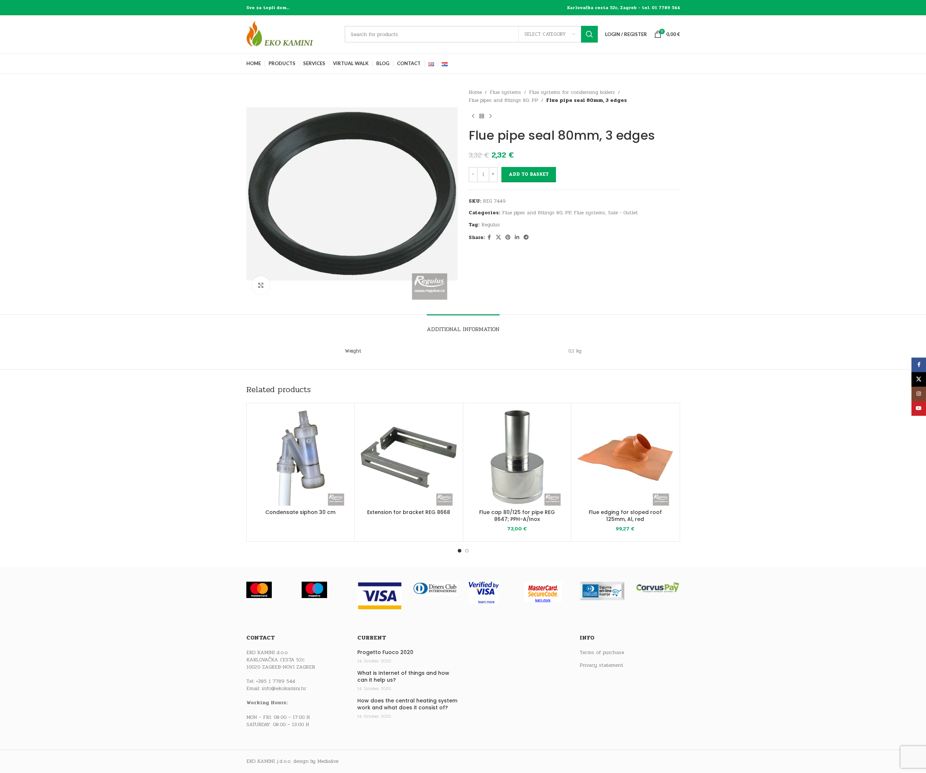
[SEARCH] (589, 34)
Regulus (490, 224)
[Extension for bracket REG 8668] (408, 457)
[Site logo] (291, 34)
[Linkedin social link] (517, 237)
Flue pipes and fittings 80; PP (503, 100)
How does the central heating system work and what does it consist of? (407, 704)
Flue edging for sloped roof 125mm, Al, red (625, 516)
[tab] (463, 325)
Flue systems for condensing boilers (572, 92)
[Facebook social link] (489, 237)
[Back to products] (481, 116)
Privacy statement (601, 665)
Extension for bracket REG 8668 (408, 512)
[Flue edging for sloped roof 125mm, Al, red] (625, 457)
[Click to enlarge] (261, 285)
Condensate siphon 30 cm (300, 512)
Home (475, 92)
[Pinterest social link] (508, 237)
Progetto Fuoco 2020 (385, 652)
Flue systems (505, 92)
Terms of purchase (602, 652)
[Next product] (490, 116)
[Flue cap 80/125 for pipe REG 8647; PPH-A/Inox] (517, 457)
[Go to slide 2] (467, 551)
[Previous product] (473, 116)
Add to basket (529, 174)
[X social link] (498, 237)
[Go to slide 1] (459, 551)
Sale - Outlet (623, 212)
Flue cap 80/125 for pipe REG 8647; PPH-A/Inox (517, 516)
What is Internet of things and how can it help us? (403, 677)
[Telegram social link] (526, 237)
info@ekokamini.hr (284, 688)
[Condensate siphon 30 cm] (300, 457)
